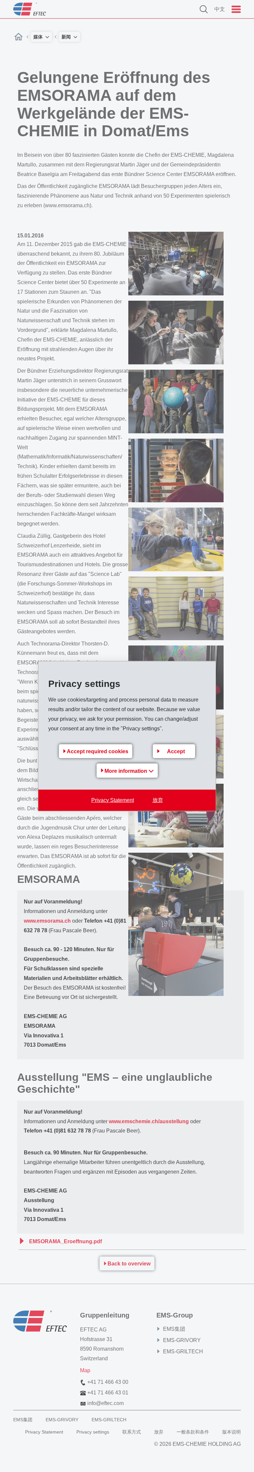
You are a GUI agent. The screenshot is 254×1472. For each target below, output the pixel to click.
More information (126, 770)
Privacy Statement (112, 800)
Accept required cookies (97, 751)
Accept (176, 751)
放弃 (157, 800)
